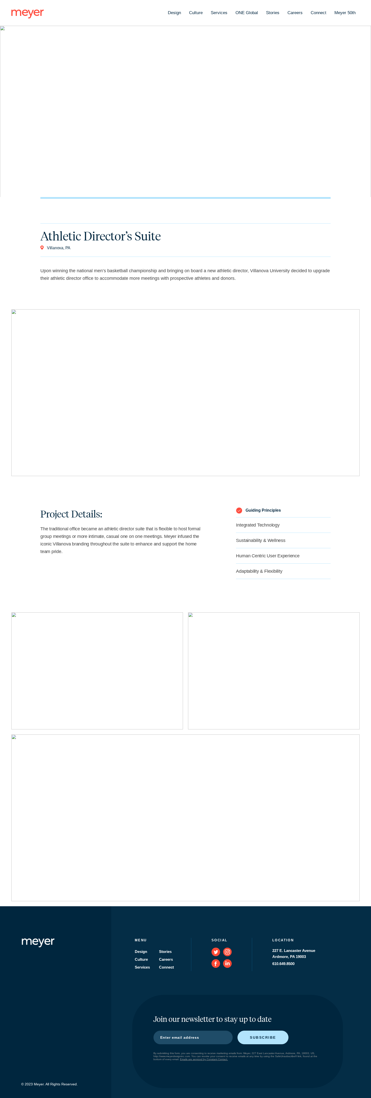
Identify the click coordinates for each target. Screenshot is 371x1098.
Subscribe (263, 1037)
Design (174, 12)
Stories (272, 12)
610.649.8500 (283, 964)
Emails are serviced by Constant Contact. (204, 1059)
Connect (318, 12)
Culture (196, 12)
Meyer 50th (345, 12)
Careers (295, 12)
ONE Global (246, 12)
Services (219, 12)
